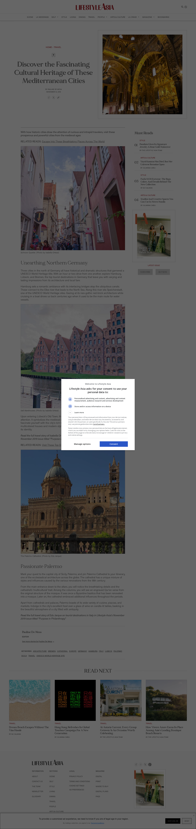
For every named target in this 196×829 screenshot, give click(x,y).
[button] (98, 413)
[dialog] (98, 414)
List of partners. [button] (99, 424)
